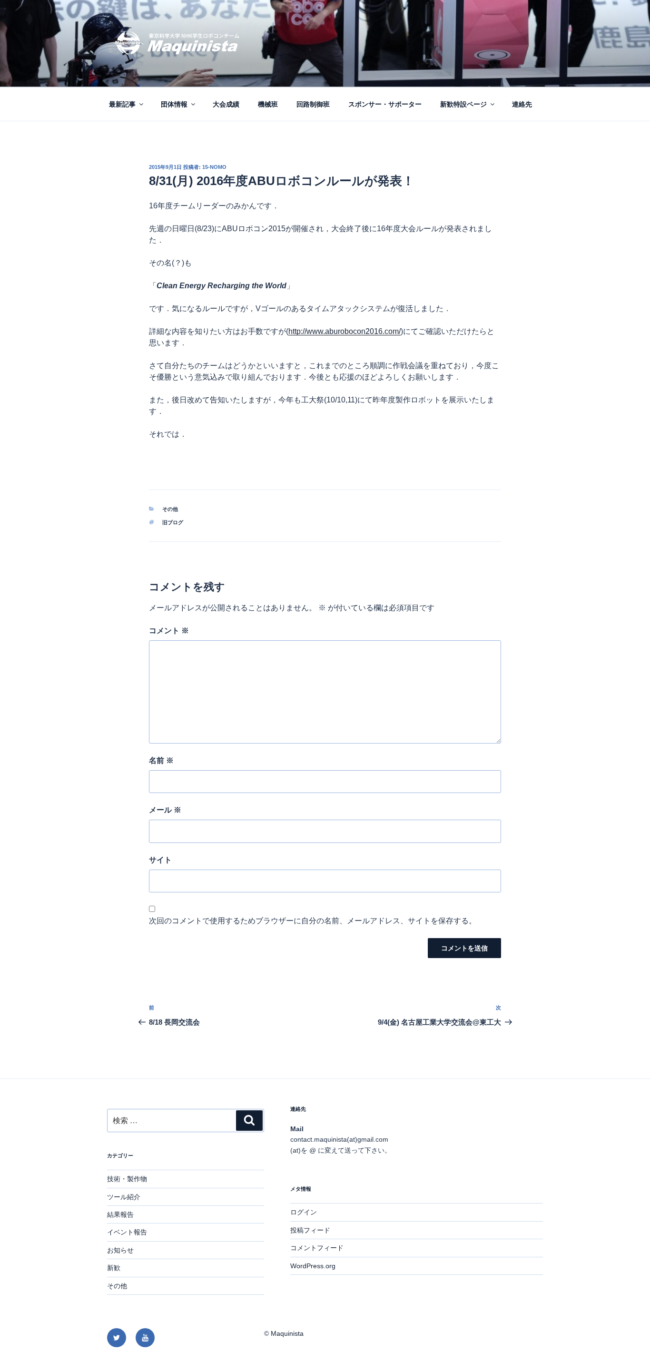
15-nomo (214, 167)
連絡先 (522, 104)
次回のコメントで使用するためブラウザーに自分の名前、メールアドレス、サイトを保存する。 (312, 921)
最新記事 (122, 104)
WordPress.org (312, 1266)
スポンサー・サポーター (385, 104)
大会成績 (226, 104)
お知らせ (120, 1250)
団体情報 (174, 104)
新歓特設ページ (463, 104)
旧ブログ (172, 522)
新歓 (113, 1268)
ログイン (303, 1212)
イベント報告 (127, 1232)
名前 (161, 760)
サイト (160, 860)
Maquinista (287, 1333)
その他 (170, 509)
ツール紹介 (123, 1197)
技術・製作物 (127, 1179)
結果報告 (120, 1214)
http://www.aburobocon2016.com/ (344, 331)
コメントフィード (317, 1248)
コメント (169, 631)
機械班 (268, 104)
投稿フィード (310, 1230)
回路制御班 (313, 104)
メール (165, 810)
